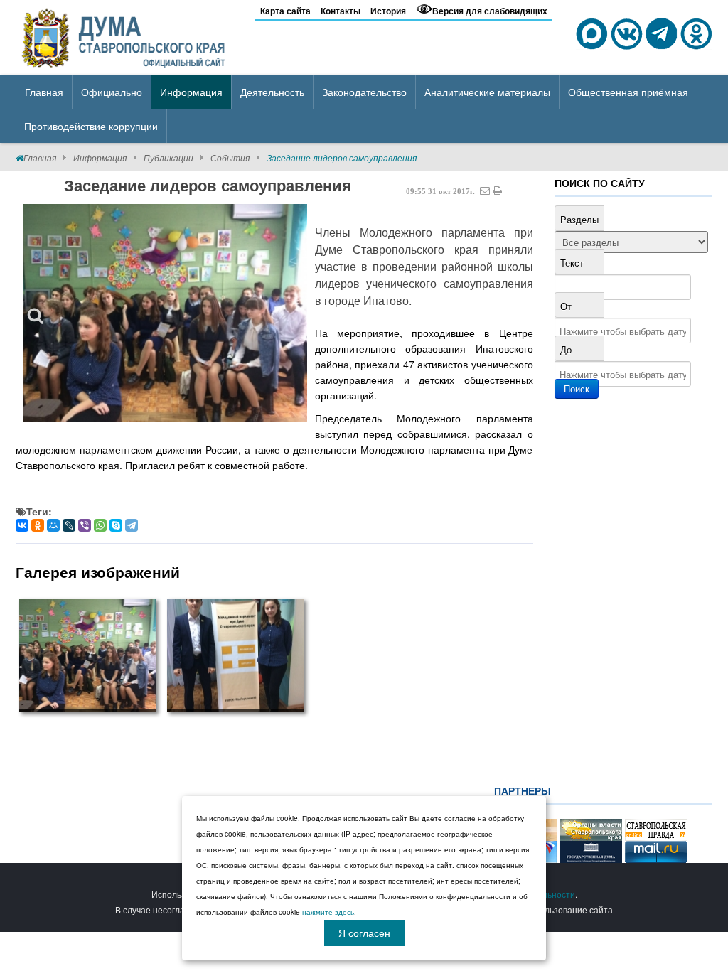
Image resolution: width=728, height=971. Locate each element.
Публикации (168, 157)
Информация (100, 157)
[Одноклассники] (37, 525)
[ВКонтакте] (22, 525)
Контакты (340, 10)
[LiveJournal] (69, 525)
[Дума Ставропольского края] (125, 35)
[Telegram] (131, 525)
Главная (39, 157)
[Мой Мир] (53, 525)
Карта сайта (285, 10)
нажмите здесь (328, 912)
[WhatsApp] (100, 525)
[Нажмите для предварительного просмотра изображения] (165, 312)
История (388, 10)
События (230, 157)
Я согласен (364, 933)
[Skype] (115, 525)
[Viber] (84, 525)
